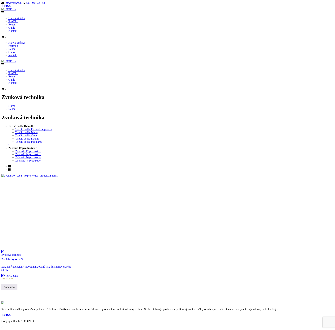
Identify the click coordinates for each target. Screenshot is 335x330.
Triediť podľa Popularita (28, 141)
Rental (12, 24)
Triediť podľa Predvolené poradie (33, 129)
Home (11, 105)
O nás (11, 27)
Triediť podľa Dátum (27, 138)
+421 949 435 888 (36, 2)
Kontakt (12, 30)
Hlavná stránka (16, 18)
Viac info (9, 287)
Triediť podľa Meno (26, 132)
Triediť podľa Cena (26, 135)
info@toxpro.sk (13, 2)
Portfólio (13, 21)
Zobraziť (28, 151)
